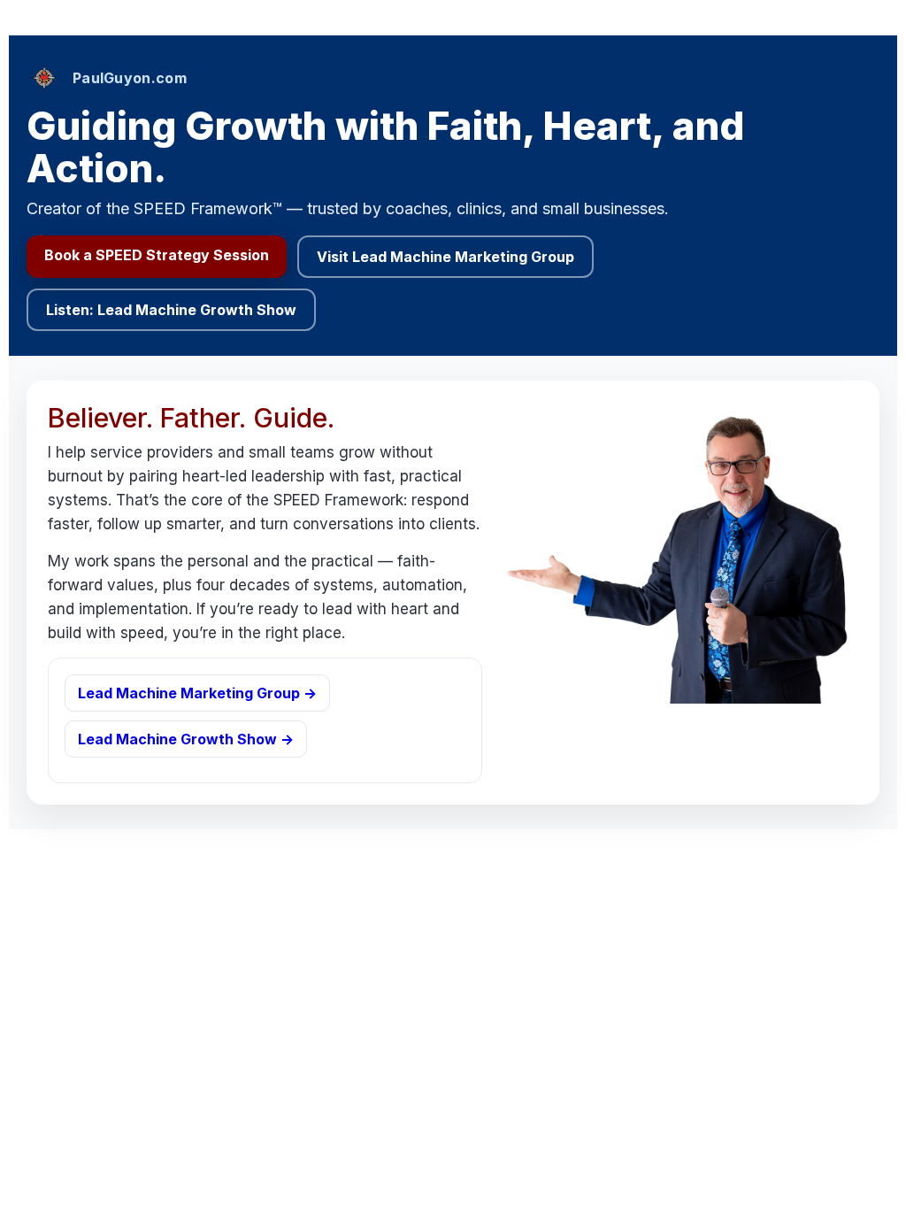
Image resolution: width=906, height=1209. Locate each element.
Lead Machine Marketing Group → (197, 693)
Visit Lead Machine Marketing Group (445, 257)
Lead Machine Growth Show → (186, 739)
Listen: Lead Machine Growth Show (171, 310)
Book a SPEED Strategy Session (156, 255)
